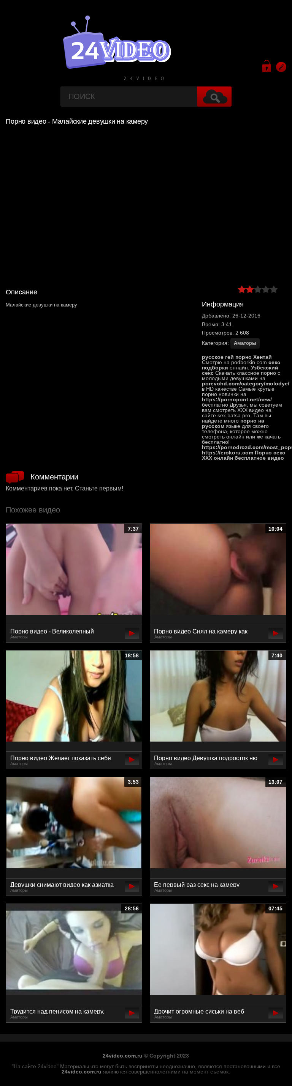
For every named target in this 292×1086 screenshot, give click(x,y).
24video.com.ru (123, 1056)
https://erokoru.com (227, 452)
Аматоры (245, 343)
